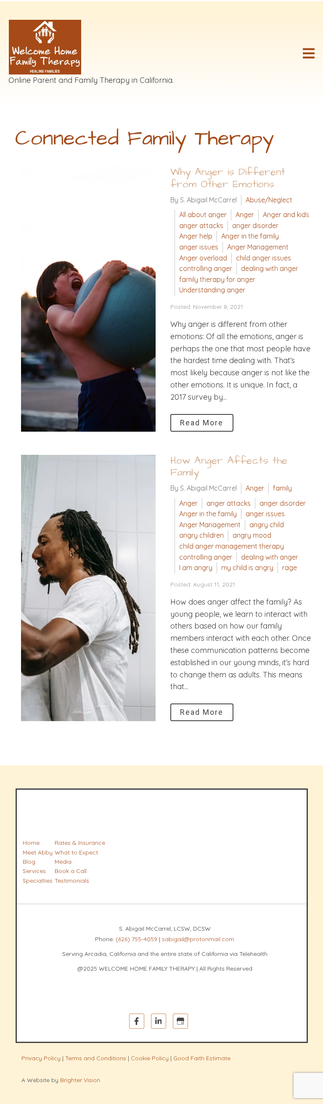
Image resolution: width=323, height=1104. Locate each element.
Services (34, 871)
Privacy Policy (41, 1058)
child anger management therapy (231, 546)
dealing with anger (269, 268)
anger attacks (201, 225)
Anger (245, 214)
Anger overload (203, 258)
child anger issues (263, 258)
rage (289, 567)
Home (31, 843)
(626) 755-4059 (136, 939)
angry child (266, 524)
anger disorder (255, 225)
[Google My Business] (180, 1021)
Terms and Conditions (95, 1058)
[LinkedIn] (158, 1021)
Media (63, 861)
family (282, 488)
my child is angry (247, 567)
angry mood (252, 535)
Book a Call (71, 871)
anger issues (198, 247)
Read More (201, 422)
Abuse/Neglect (269, 200)
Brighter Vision (80, 1080)
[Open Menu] (309, 53)
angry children (201, 535)
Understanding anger (212, 290)
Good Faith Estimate (201, 1058)
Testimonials (72, 880)
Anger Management (258, 247)
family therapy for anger (217, 279)
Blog (29, 861)
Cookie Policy (150, 1058)
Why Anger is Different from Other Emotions (227, 178)
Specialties (38, 880)
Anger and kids (286, 214)
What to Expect (76, 852)
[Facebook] (136, 1021)
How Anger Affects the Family (228, 467)
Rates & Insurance (80, 843)
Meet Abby (38, 852)
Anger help (195, 236)
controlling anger (205, 268)
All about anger (203, 214)
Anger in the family (250, 236)
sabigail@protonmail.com (198, 939)
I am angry (195, 567)
